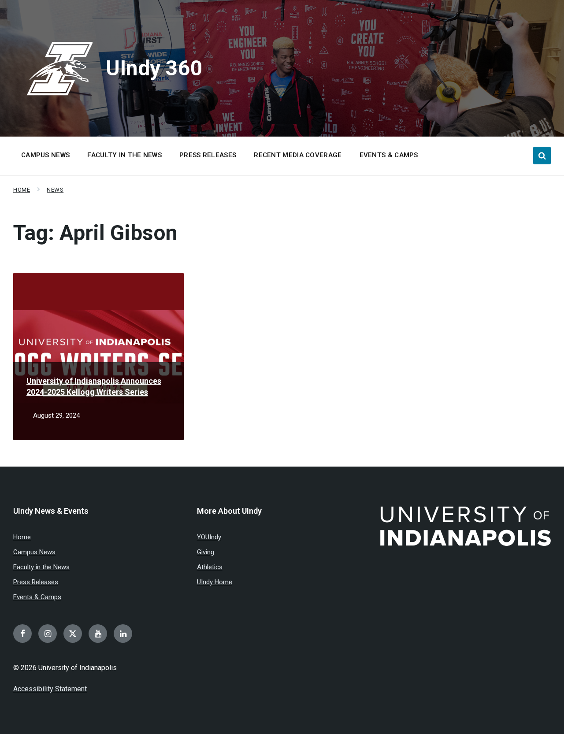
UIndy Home (214, 582)
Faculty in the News (41, 567)
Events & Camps (37, 597)
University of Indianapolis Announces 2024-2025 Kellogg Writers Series (93, 386)
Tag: (95, 232)
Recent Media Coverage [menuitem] (297, 155)
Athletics (210, 567)
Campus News (34, 552)
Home (21, 189)
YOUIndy (209, 537)
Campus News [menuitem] (45, 155)
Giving (205, 552)
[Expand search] (542, 155)
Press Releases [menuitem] (207, 155)
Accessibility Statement (50, 689)
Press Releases (35, 582)
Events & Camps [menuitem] (389, 155)
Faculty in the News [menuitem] (124, 155)
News (55, 189)
